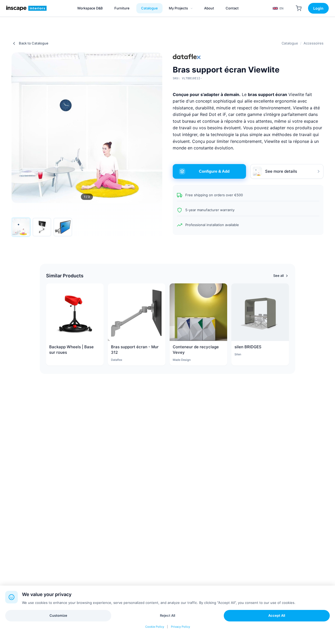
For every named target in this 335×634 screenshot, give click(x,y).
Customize (58, 615)
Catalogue (290, 43)
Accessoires (313, 43)
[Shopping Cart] (298, 8)
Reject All (167, 615)
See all (278, 275)
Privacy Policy (180, 627)
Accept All (276, 615)
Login (318, 8)
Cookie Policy (154, 627)
